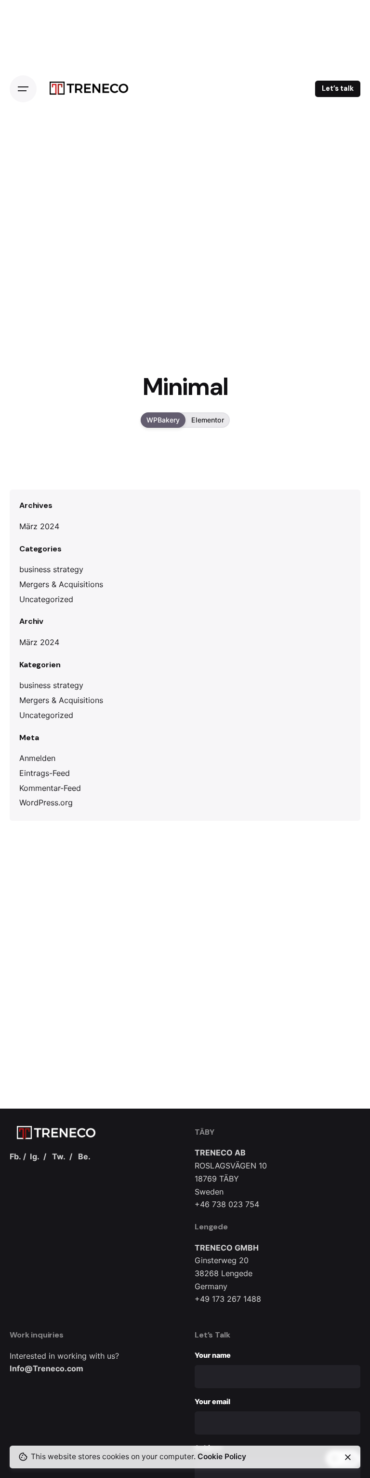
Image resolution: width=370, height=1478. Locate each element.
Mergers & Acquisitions (61, 584)
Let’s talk (338, 88)
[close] (347, 1457)
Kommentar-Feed (50, 788)
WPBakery (163, 420)
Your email (212, 1401)
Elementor (207, 420)
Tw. (59, 1156)
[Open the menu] (23, 88)
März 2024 (39, 526)
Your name (213, 1355)
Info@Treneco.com (46, 1368)
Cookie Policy (222, 1456)
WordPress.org (46, 802)
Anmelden (37, 758)
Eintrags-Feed (44, 773)
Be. (84, 1156)
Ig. (35, 1156)
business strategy (51, 569)
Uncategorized (46, 599)
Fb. (15, 1156)
